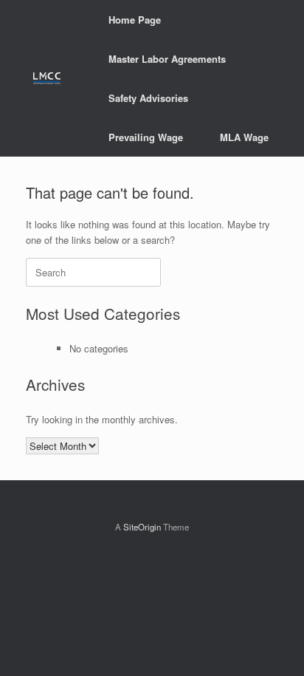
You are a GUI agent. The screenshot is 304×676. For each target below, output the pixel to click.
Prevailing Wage (145, 137)
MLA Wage (244, 137)
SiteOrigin (142, 527)
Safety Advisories (148, 98)
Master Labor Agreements (167, 59)
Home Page (134, 20)
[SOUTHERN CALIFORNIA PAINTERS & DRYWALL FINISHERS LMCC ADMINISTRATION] (47, 78)
